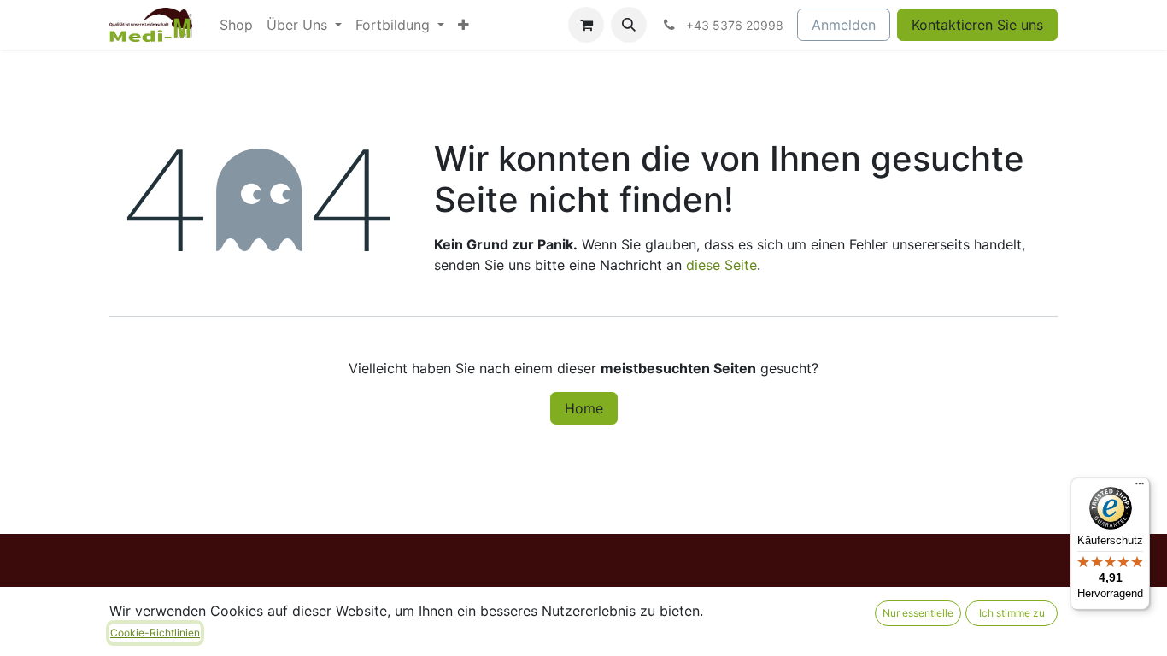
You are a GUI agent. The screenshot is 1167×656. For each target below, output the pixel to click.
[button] (629, 25)
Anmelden (844, 24)
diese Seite (721, 264)
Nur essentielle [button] (918, 612)
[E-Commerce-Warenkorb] (586, 25)
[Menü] (1139, 487)
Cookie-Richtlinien (155, 632)
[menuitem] (236, 25)
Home (584, 408)
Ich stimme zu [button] (1012, 612)
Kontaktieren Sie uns (977, 24)
